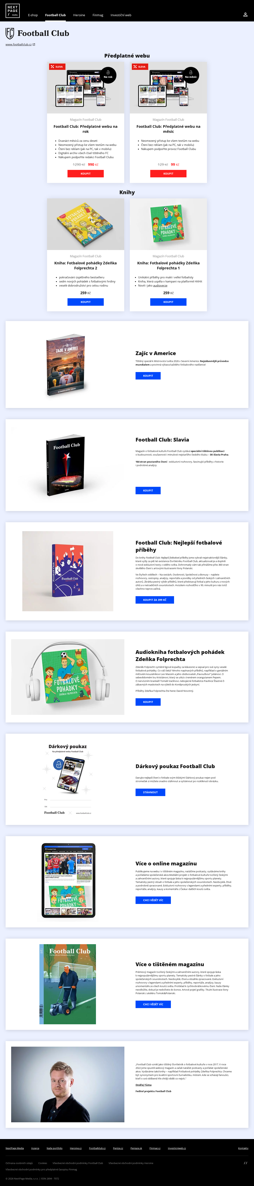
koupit (148, 702)
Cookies (42, 1163)
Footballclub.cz (97, 1148)
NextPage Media (15, 1148)
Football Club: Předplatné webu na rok (86, 129)
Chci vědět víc (153, 900)
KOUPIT (148, 375)
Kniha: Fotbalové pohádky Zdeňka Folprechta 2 (85, 265)
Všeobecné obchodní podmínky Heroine (131, 1163)
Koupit (86, 173)
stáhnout (150, 792)
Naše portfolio (54, 1148)
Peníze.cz (118, 1148)
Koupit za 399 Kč (154, 600)
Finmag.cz (154, 1148)
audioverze (160, 285)
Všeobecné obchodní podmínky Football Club (78, 1163)
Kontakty (243, 1148)
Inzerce (35, 1148)
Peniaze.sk (136, 1148)
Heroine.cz (76, 1148)
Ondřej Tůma (144, 1085)
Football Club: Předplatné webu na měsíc (168, 129)
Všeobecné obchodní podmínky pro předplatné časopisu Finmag (41, 1169)
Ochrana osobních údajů (19, 1163)
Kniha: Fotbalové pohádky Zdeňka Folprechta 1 (168, 265)
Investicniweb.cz (177, 1148)
